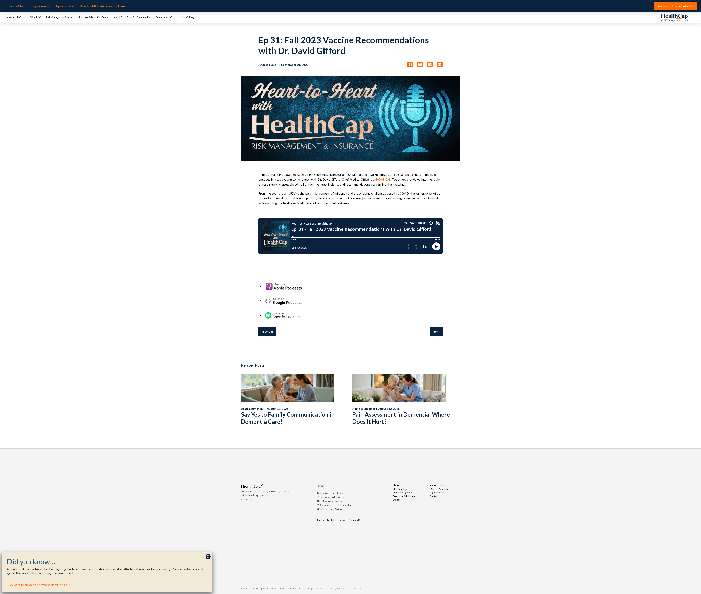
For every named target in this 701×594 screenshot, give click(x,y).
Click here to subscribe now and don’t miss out (38, 585)
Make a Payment (439, 489)
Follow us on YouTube (333, 501)
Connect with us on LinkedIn (335, 505)
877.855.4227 (248, 499)
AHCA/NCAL (382, 180)
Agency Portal (437, 492)
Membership (400, 489)
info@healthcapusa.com (254, 495)
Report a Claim (438, 485)
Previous (267, 331)
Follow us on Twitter (331, 509)
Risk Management (403, 492)
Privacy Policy (336, 588)
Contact (434, 496)
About (396, 485)
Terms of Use (353, 588)
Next (436, 331)
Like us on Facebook (331, 493)
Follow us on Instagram (332, 497)
